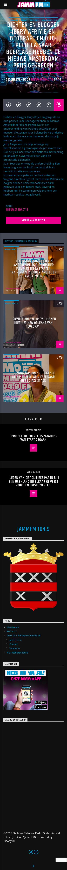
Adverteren (15, 640)
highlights (11, 249)
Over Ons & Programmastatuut (24, 635)
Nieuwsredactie (42, 79)
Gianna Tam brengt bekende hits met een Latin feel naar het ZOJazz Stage (33, 376)
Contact (13, 644)
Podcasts (12, 631)
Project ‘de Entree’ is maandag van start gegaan (34, 438)
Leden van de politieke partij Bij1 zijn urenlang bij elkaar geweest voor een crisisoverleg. (34, 481)
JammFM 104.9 (33, 529)
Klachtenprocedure (17, 652)
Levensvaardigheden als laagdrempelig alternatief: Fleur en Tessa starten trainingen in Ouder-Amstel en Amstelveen (33, 268)
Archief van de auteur (34, 220)
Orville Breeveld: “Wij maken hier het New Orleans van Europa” (34, 322)
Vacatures (14, 648)
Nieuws (34, 20)
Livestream (13, 627)
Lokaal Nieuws (18, 20)
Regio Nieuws (49, 20)
